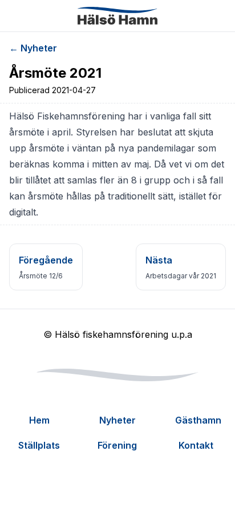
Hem (39, 420)
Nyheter (117, 420)
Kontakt (196, 445)
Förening (117, 445)
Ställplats (39, 445)
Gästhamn (198, 420)
